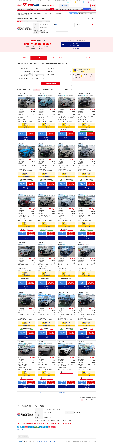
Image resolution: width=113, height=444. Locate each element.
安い (37, 89)
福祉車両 (48, 9)
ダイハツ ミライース (43, 93)
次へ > (88, 399)
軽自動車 (28, 9)
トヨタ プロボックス (23, 242)
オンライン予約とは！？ (75, 48)
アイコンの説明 (20, 429)
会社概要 (39, 441)
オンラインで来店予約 (75, 44)
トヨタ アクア (61, 93)
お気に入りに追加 (22, 134)
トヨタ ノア (80, 242)
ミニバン (33, 9)
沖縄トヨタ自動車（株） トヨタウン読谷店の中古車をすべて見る (56, 392)
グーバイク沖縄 (87, 9)
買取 (82, 9)
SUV (37, 9)
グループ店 (89, 57)
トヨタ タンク (21, 193)
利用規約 (43, 441)
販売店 (65, 5)
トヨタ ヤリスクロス (63, 292)
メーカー (23, 9)
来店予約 (26, 138)
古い (59, 89)
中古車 (18, 9)
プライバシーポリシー (51, 441)
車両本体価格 (36, 71)
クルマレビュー (68, 9)
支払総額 (27, 71)
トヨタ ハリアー (62, 341)
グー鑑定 (56, 9)
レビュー (74, 57)
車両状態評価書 (26, 127)
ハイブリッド (42, 9)
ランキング (61, 9)
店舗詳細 (23, 57)
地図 (56, 24)
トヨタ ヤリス (21, 143)
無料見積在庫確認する (31, 134)
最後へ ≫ (93, 399)
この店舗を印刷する (90, 18)
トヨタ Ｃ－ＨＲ (41, 292)
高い (30, 89)
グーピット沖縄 (76, 9)
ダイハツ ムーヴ (21, 93)
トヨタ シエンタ (41, 193)
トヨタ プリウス (41, 341)
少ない (72, 89)
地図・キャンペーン (57, 57)
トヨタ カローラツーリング (24, 292)
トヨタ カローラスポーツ (84, 292)
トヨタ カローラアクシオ (84, 93)
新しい (52, 89)
